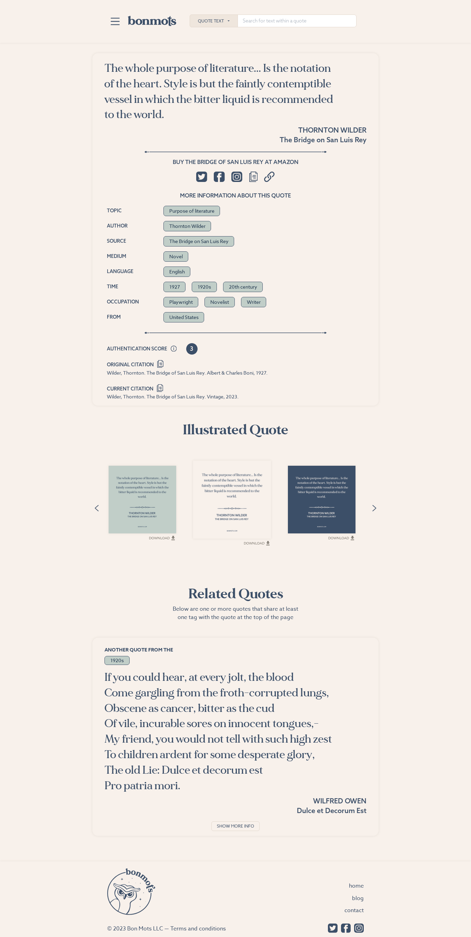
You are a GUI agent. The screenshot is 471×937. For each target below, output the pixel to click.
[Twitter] (331, 927)
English (177, 271)
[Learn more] (174, 349)
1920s (204, 286)
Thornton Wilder (332, 130)
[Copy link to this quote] (269, 177)
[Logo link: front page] (152, 19)
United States (184, 317)
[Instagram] (357, 927)
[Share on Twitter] (201, 177)
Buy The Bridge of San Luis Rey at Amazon (235, 161)
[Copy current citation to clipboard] (160, 387)
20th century (243, 286)
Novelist (219, 302)
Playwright (181, 302)
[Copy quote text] (253, 177)
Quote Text (211, 21)
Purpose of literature (191, 210)
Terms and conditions (198, 929)
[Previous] (96, 507)
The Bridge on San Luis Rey (323, 139)
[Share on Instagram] (236, 177)
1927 (174, 286)
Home (356, 886)
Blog (358, 898)
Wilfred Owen (340, 800)
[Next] (374, 507)
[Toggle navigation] (115, 21)
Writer (254, 302)
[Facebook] (344, 927)
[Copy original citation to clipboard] (160, 363)
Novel (176, 256)
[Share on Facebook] (219, 177)
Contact (354, 910)
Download (159, 537)
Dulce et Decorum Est (332, 810)
